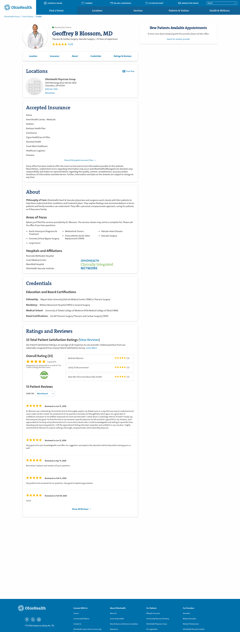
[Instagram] (39, 619)
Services (138, 10)
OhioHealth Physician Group (156, 624)
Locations (97, 10)
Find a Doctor (56, 10)
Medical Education (189, 619)
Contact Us (77, 624)
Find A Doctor (28, 16)
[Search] (235, 3)
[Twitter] (33, 619)
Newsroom (114, 629)
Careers (76, 613)
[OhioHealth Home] (43, 608)
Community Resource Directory (157, 619)
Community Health (117, 619)
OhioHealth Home (12, 16)
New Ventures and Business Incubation (124, 624)
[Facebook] (27, 619)
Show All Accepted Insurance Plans (78, 160)
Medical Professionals (191, 624)
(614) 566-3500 (51, 89)
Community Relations (81, 619)
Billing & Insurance (153, 613)
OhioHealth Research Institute (193, 629)
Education (186, 613)
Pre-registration (152, 629)
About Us (113, 613)
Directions (50, 93)
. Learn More (91, 348)
